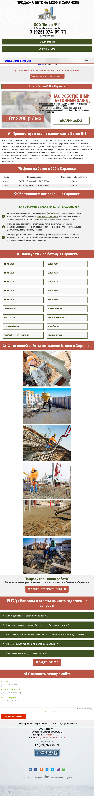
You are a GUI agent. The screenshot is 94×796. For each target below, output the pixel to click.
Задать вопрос (56, 76)
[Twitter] (52, 769)
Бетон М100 (9, 264)
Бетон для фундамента (58, 317)
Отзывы (44, 724)
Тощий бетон (53, 326)
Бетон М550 (53, 300)
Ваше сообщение (8, 698)
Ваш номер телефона (10, 690)
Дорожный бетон (11, 326)
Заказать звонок (38, 76)
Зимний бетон (10, 308)
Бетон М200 (9, 273)
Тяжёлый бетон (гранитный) (16, 335)
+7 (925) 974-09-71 (47, 32)
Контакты (53, 724)
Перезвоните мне (47, 42)
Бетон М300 (9, 282)
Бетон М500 (9, 300)
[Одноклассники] (41, 769)
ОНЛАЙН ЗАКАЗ (71, 121)
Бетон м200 (53, 264)
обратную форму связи (47, 216)
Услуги (37, 724)
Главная (20, 724)
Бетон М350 (53, 282)
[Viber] (58, 769)
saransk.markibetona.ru (18, 60)
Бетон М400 (9, 291)
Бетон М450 (53, 291)
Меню (86, 59)
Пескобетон (9, 317)
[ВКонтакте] (30, 769)
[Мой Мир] (47, 769)
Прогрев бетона (55, 335)
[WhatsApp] (63, 769)
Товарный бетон (55, 308)
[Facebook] (35, 769)
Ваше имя (5, 681)
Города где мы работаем (67, 724)
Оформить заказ (47, 49)
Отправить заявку (13, 716)
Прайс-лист (28, 724)
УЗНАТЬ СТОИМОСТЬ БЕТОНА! (48, 589)
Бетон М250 (53, 273)
